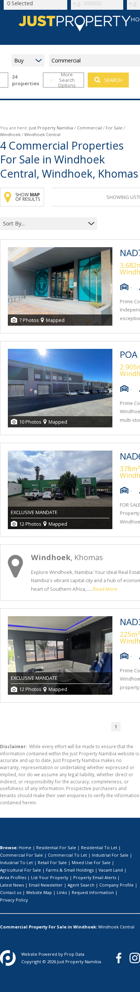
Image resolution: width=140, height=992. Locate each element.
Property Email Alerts (94, 877)
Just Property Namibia (51, 127)
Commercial (89, 127)
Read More (105, 589)
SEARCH (113, 80)
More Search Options (67, 80)
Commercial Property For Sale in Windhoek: (48, 927)
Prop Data (74, 954)
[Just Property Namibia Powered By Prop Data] (8, 958)
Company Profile (116, 885)
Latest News (12, 885)
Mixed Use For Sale (91, 862)
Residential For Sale (56, 847)
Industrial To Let (16, 862)
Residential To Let (99, 847)
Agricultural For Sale (20, 870)
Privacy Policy (14, 900)
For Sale (114, 127)
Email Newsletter (46, 885)
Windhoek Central (116, 927)
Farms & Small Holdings (70, 870)
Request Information (93, 892)
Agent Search (81, 885)
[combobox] (43, 223)
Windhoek (10, 134)
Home (25, 847)
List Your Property (49, 877)
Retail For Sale (52, 862)
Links (62, 892)
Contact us (10, 892)
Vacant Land (111, 870)
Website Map (39, 892)
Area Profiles (13, 877)
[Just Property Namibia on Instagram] (135, 958)
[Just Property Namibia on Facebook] (118, 958)
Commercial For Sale (21, 855)
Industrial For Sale (110, 855)
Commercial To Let (67, 855)
